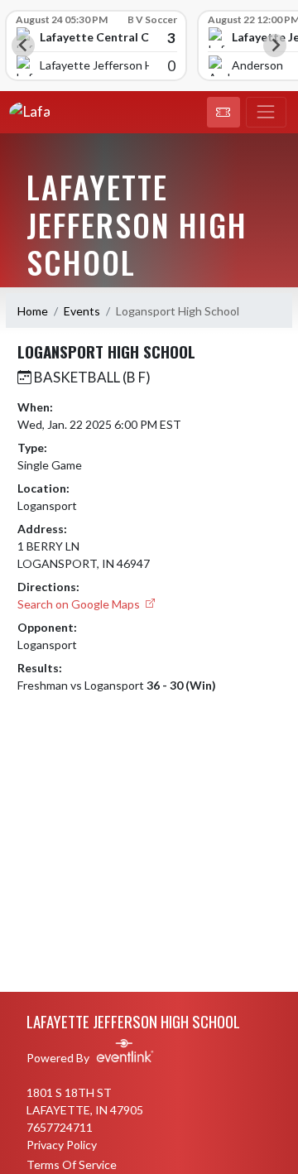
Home (32, 311)
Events (82, 311)
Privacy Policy (61, 1145)
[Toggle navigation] (266, 112)
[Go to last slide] (23, 45)
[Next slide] (274, 45)
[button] (223, 112)
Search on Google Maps (79, 604)
